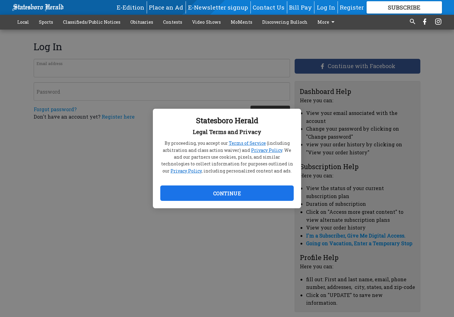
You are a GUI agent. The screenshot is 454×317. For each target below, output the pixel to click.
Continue (227, 193)
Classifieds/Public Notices (91, 22)
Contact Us (268, 7)
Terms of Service (247, 143)
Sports (46, 22)
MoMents (241, 22)
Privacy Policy (266, 150)
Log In (326, 7)
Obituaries (141, 22)
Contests (172, 22)
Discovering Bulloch (285, 22)
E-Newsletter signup (218, 7)
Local (23, 22)
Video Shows (206, 22)
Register (352, 7)
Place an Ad (166, 7)
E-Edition (130, 7)
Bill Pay (300, 7)
